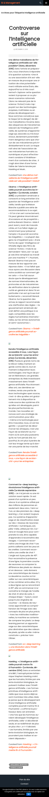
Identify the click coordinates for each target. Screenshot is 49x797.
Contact (24, 783)
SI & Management (10, 2)
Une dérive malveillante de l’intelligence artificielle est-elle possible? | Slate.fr (24, 178)
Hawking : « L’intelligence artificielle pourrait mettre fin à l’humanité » (23, 747)
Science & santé (16, 767)
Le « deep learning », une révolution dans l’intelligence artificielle (24, 647)
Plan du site (24, 779)
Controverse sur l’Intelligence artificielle (24, 36)
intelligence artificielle (19, 765)
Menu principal (46, 3)
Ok (29, 794)
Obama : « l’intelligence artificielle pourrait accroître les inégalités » (24, 331)
